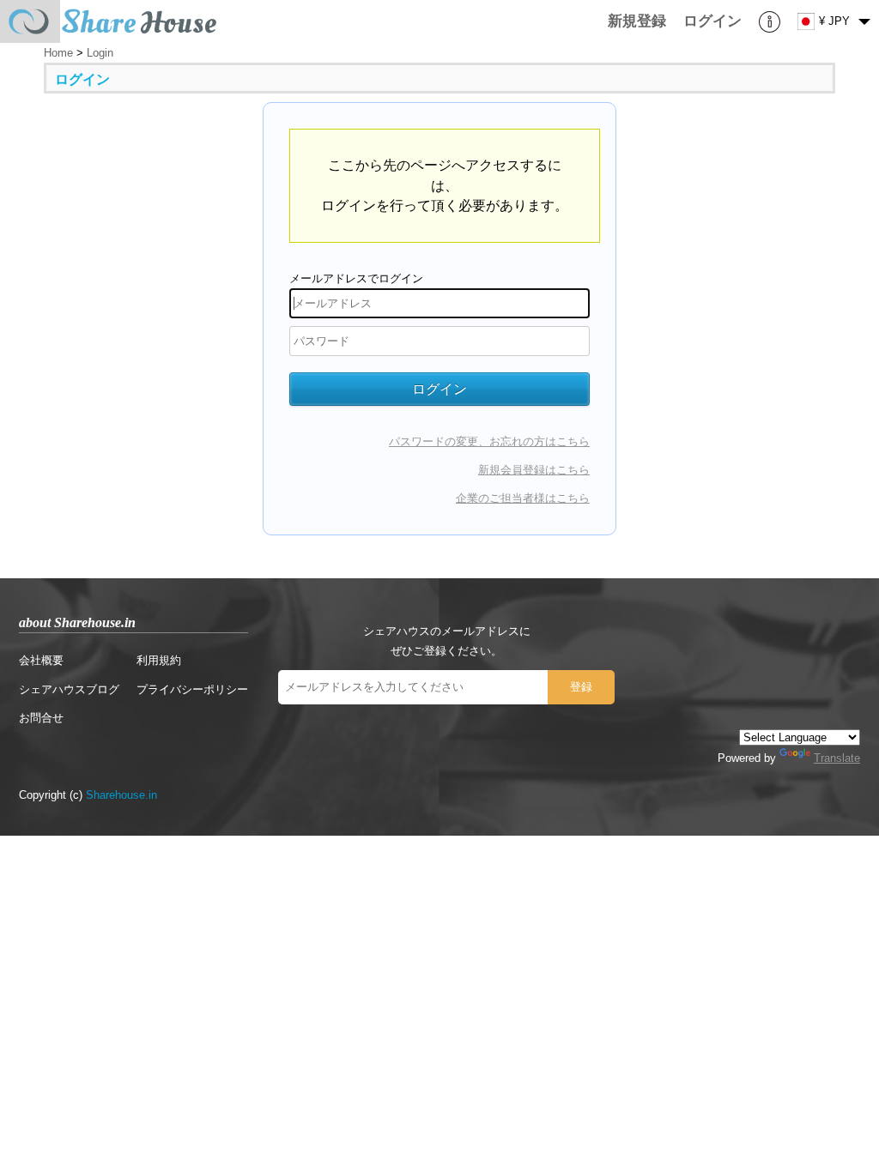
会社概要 (41, 660)
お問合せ (41, 717)
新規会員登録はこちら (534, 469)
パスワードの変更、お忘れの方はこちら (489, 441)
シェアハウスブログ (69, 689)
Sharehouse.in (121, 794)
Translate (837, 758)
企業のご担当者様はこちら (523, 498)
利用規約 (158, 660)
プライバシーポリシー (192, 689)
